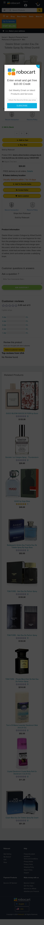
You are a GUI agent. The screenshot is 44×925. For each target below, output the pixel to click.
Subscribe (22, 105)
